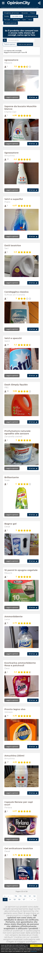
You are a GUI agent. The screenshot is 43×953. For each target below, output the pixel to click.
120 (25, 896)
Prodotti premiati (11, 23)
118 (16, 896)
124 (10, 899)
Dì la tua (32, 97)
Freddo (6, 16)
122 (34, 896)
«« (5, 896)
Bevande (25, 13)
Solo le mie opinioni (25, 44)
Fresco (32, 13)
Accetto (36, 945)
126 (19, 899)
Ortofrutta (16, 20)
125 (15, 899)
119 (20, 896)
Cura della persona (30, 16)
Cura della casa (17, 16)
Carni (24, 20)
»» (35, 899)
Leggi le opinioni (12, 97)
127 (24, 899)
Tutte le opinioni (9, 44)
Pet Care (7, 20)
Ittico (30, 20)
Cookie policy (34, 951)
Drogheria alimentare (11, 13)
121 (30, 896)
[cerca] (5, 40)
